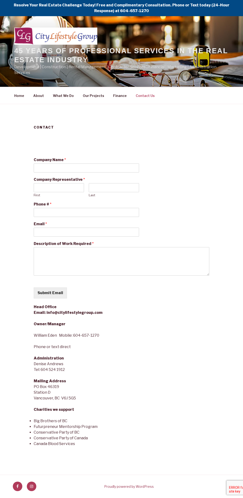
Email (40, 224)
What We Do (63, 96)
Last (92, 195)
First (37, 195)
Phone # (42, 204)
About (38, 96)
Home (19, 96)
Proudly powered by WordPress (129, 486)
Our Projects (93, 96)
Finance (120, 96)
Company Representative (59, 179)
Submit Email (50, 293)
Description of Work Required (64, 243)
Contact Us (145, 96)
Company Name (50, 160)
